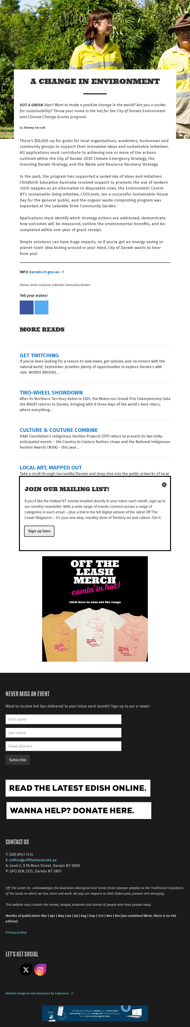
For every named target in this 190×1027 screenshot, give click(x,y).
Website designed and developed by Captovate (37, 993)
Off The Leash (53, 9)
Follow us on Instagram (40, 970)
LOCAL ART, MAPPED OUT (51, 467)
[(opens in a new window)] (95, 608)
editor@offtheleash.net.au (33, 860)
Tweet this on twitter (41, 307)
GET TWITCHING (39, 355)
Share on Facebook (27, 307)
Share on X (26, 970)
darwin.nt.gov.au (44, 272)
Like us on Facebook (12, 970)
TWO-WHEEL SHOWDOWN (51, 392)
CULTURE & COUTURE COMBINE (59, 429)
